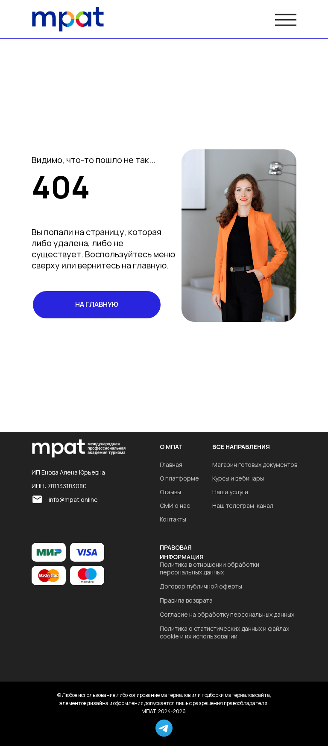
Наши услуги (230, 492)
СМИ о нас (175, 505)
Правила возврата (186, 600)
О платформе (179, 478)
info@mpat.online (73, 499)
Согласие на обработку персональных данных (227, 614)
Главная (171, 464)
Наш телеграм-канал (242, 505)
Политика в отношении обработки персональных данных (209, 568)
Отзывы (170, 492)
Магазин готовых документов (254, 464)
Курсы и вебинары (238, 478)
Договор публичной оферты (201, 586)
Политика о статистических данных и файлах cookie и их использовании (224, 632)
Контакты (173, 519)
